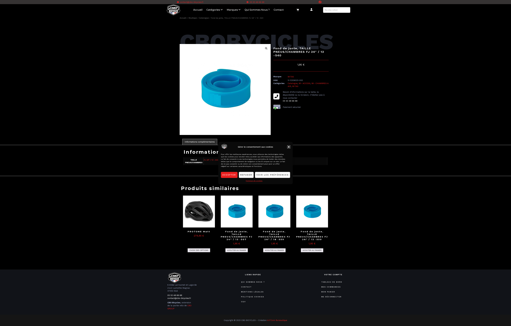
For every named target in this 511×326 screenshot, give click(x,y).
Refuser (246, 175)
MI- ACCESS (304, 83)
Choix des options (198, 250)
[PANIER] (298, 10)
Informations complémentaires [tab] (200, 142)
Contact (279, 9)
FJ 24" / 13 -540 (211, 160)
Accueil (197, 9)
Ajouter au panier (236, 250)
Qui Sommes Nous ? (257, 9)
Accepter (229, 175)
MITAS (291, 77)
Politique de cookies (254, 181)
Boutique (193, 18)
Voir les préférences (272, 175)
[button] (288, 147)
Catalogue (204, 18)
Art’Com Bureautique (277, 320)
